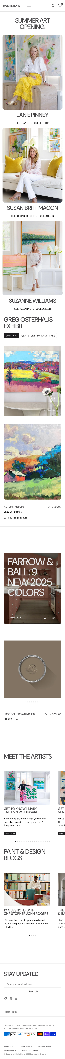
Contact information (30, 1050)
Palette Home (20, 1054)
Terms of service (44, 1046)
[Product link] (32, 462)
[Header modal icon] (29, 6)
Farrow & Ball (12, 719)
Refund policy (9, 1046)
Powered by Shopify (38, 1054)
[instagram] (16, 998)
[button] (29, 5)
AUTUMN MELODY (14, 506)
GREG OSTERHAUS (13, 511)
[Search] (53, 6)
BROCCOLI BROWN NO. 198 (19, 714)
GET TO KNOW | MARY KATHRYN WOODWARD (21, 810)
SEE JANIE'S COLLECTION (32, 123)
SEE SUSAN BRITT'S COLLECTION (32, 216)
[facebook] (6, 998)
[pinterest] (11, 998)
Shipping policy (10, 1050)
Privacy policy (26, 1046)
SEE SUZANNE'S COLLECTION (32, 309)
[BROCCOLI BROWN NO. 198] (32, 717)
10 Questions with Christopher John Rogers (26, 912)
